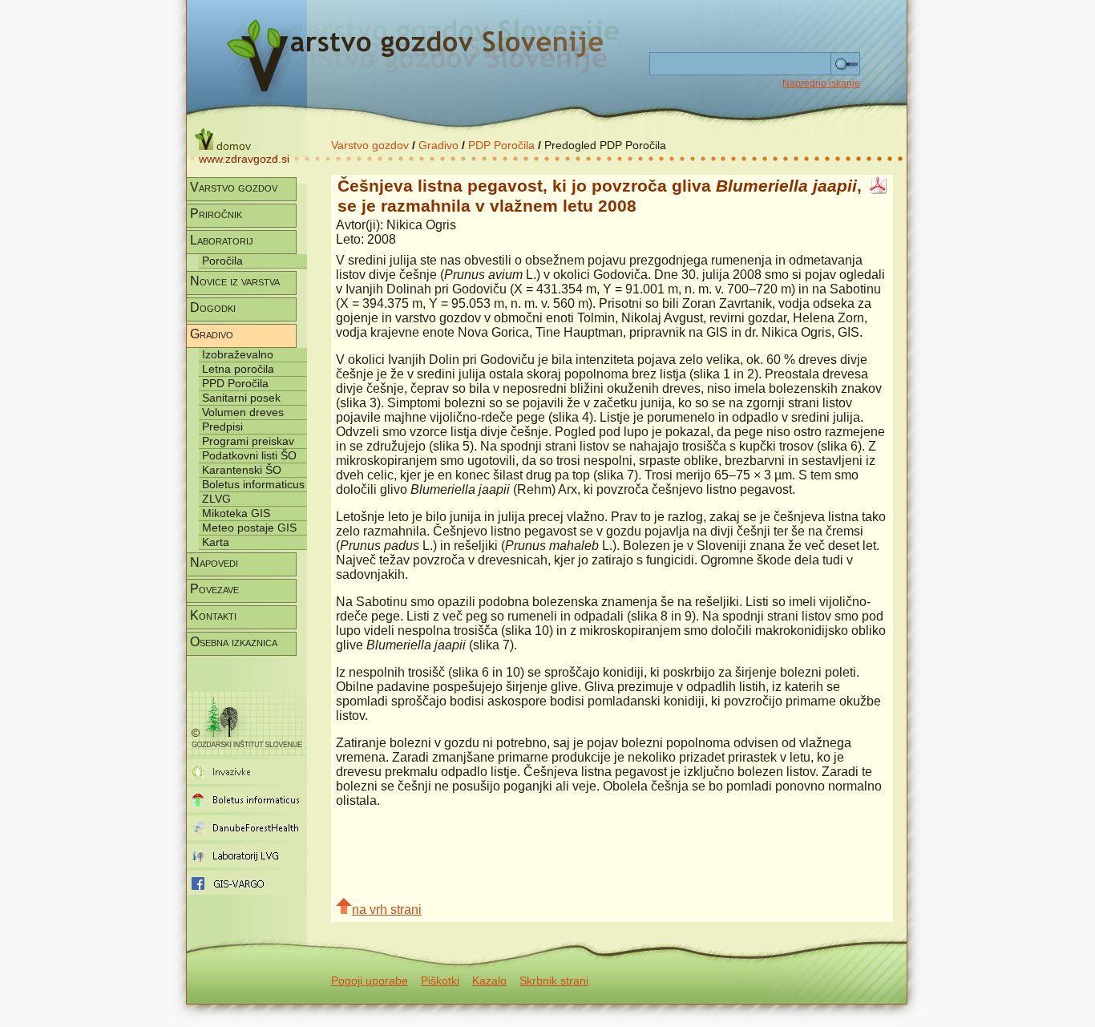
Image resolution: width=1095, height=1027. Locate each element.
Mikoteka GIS (236, 513)
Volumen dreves (243, 412)
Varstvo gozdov (370, 145)
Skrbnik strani (553, 980)
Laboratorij (221, 240)
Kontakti (213, 615)
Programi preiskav (248, 441)
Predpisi (222, 426)
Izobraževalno (237, 354)
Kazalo (489, 980)
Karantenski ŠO (241, 469)
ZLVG (216, 498)
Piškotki (440, 980)
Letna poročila (238, 368)
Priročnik (216, 213)
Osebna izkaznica (233, 642)
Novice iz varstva (235, 281)
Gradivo (438, 145)
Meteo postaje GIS (249, 527)
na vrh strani (387, 909)
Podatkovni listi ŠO (249, 455)
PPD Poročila (235, 383)
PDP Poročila (501, 145)
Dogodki (213, 307)
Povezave (214, 589)
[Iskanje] (845, 64)
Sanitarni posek (241, 397)
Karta (215, 542)
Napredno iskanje (821, 83)
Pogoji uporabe (369, 980)
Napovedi (214, 562)
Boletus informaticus (253, 484)
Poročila (222, 260)
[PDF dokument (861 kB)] (878, 189)
